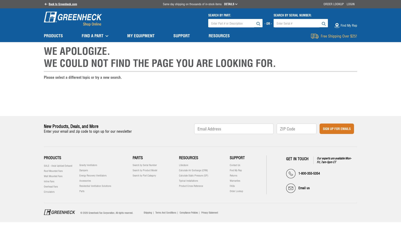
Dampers (83, 170)
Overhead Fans (51, 186)
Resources (188, 157)
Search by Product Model (145, 170)
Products (52, 157)
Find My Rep (236, 170)
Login (351, 4)
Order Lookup (334, 4)
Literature (183, 165)
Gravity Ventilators (88, 165)
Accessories (85, 180)
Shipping (148, 212)
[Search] (258, 23)
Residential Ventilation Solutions (95, 186)
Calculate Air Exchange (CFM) (193, 170)
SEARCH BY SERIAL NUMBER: (293, 15)
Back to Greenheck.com (63, 4)
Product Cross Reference (191, 186)
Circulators (49, 191)
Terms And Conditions (165, 212)
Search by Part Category (144, 175)
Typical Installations (188, 180)
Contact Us (235, 165)
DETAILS (229, 4)
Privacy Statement (209, 212)
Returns (233, 175)
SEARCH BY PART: (219, 15)
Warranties (235, 180)
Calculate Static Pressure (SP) (193, 175)
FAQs (232, 186)
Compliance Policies (189, 212)
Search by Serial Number (145, 165)
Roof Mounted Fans (53, 171)
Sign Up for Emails (337, 129)
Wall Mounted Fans (53, 176)
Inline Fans (49, 181)
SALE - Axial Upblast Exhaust (58, 165)
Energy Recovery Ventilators (93, 175)
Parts (81, 191)
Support (237, 157)
